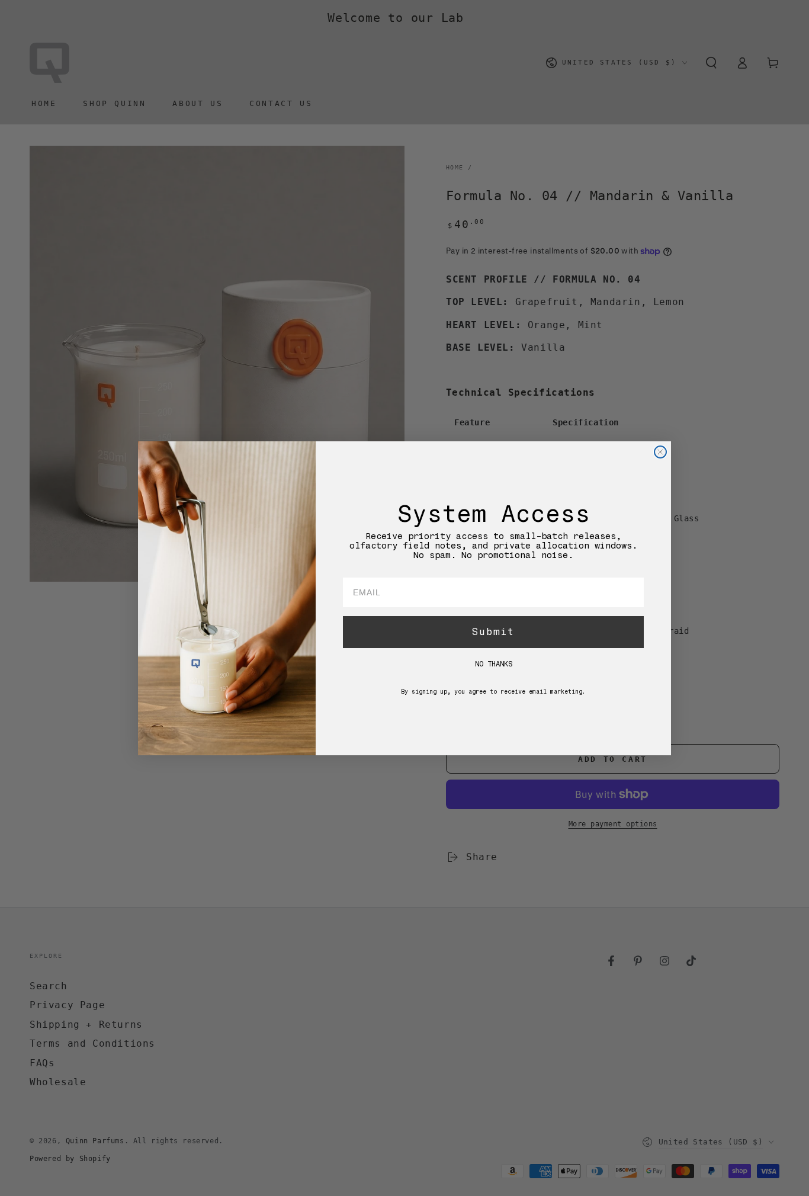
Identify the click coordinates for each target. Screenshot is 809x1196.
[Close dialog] (660, 452)
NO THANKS (493, 663)
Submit (493, 631)
